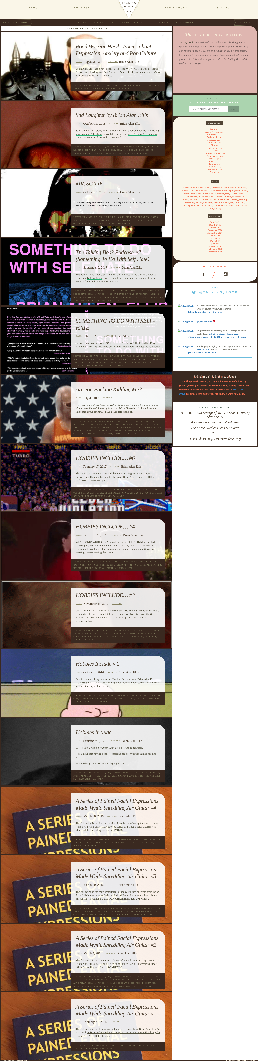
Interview (79, 22)
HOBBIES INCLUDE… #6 (105, 458)
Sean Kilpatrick (221, 203)
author (155, 356)
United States (122, 434)
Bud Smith (115, 424)
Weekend (102, 702)
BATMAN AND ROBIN (130, 839)
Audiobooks (185, 22)
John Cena (142, 699)
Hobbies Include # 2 (97, 664)
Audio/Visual (159, 22)
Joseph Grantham (108, 427)
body (237, 188)
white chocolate (142, 986)
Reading (78, 150)
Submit (245, 22)
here (132, 346)
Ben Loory (79, 424)
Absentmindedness (150, 980)
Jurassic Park (118, 843)
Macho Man (95, 637)
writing (218, 209)
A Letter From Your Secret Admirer (215, 422)
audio (146, 217)
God (187, 197)
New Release (139, 362)
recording (190, 203)
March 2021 (215, 225)
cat (97, 776)
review (199, 203)
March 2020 (215, 246)
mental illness (116, 568)
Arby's (133, 562)
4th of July (133, 421)
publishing (124, 153)
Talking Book (94, 278)
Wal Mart (97, 779)
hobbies (105, 776)
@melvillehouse (238, 337)
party (152, 362)
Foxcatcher (114, 914)
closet (92, 220)
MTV (142, 776)
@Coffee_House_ (217, 334)
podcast (152, 297)
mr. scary (146, 220)
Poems (94, 846)
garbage (78, 496)
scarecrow (91, 223)
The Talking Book (14, 22)
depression (106, 699)
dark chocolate (119, 983)
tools (76, 640)
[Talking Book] (186, 305)
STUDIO (223, 8)
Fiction (111, 147)
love (229, 197)
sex (231, 203)
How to (193, 197)
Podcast (130, 291)
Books (111, 150)
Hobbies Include (99, 476)
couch (114, 359)
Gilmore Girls (125, 565)
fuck (86, 427)
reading (137, 153)
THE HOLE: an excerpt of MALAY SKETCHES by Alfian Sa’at (215, 415)
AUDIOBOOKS (176, 8)
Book (76, 359)
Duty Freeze (143, 424)
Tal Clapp (239, 203)
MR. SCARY (89, 184)
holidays (100, 568)
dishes (117, 633)
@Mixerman (203, 349)
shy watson (105, 434)
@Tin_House (223, 337)
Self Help (90, 150)
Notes (149, 843)
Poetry (116, 85)
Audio (89, 85)
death (101, 220)
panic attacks (81, 779)
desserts (100, 914)
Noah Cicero (133, 297)
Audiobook (100, 356)
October (78, 223)
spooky (112, 223)
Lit (113, 22)
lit (225, 197)
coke (106, 359)
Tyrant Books (220, 206)
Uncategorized (141, 630)
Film (120, 147)
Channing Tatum (83, 914)
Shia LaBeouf (111, 637)
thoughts (150, 637)
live (105, 362)
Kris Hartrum (87, 297)
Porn (215, 433)
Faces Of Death (154, 493)
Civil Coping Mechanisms (142, 134)
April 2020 (215, 244)
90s (157, 773)
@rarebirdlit (209, 337)
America (146, 421)
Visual (213, 172)
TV (93, 702)
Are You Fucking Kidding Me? (109, 389)
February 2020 (215, 249)
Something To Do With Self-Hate (99, 300)
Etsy (112, 565)
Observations (81, 846)
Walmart (118, 496)
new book (147, 914)
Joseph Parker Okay (132, 427)
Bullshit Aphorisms (96, 843)
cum (75, 699)
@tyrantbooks (195, 337)
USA (134, 434)
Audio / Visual (102, 490)
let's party (94, 362)
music (185, 200)
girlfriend (137, 983)
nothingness (154, 776)
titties (118, 365)
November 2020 (214, 233)
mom (136, 220)
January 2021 (215, 227)
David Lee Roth (89, 699)
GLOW (113, 294)
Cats (76, 565)
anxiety (78, 633)
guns (93, 427)
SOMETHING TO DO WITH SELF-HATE (128, 343)
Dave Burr (129, 424)
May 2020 (215, 241)
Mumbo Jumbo (132, 22)
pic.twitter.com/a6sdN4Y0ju (202, 352)
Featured (99, 85)
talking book (189, 206)
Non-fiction (154, 147)
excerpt (124, 359)
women (231, 206)
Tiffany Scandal (204, 206)
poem (220, 200)
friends (242, 194)
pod (144, 297)
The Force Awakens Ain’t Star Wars (215, 428)
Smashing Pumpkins (131, 637)
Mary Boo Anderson (85, 430)
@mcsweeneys (234, 334)
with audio (124, 223)
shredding (106, 1048)
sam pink (92, 434)
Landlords (79, 362)
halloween (96, 153)
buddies (78, 843)
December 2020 (215, 230)
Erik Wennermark (207, 194)
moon (113, 362)
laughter (110, 153)
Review (99, 22)
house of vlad (126, 294)
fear (125, 633)
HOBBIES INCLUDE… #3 (105, 595)
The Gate (85, 702)
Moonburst (124, 362)
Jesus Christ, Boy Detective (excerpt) (215, 439)
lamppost (127, 220)
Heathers (156, 565)
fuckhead (154, 359)
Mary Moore (104, 297)
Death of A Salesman (126, 493)
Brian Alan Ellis (129, 62)
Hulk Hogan (109, 88)
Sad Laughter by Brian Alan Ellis (112, 115)
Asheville (187, 188)
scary (102, 223)
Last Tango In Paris (105, 986)
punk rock (123, 88)
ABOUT (34, 8)
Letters (132, 843)
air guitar (79, 983)
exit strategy (138, 359)
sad (145, 153)
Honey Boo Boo (82, 986)
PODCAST (82, 8)
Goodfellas (142, 565)
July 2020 (215, 238)
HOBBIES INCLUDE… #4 (105, 526)
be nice (157, 421)
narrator (118, 297)
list (114, 776)
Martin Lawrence (128, 776)
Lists (142, 843)
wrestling (88, 640)
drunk (194, 194)
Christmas (86, 565)
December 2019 (215, 252)
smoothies (124, 986)
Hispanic (150, 983)
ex (141, 493)
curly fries (101, 565)
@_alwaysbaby (204, 321)
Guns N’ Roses (92, 88)
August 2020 (215, 236)
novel (205, 200)
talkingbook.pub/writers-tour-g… (205, 312)
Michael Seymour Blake (129, 430)
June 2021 (215, 222)
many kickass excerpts (145, 823)
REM (130, 568)
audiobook (142, 356)
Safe (109, 496)
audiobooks (217, 188)
